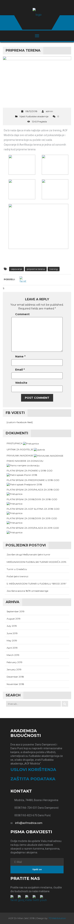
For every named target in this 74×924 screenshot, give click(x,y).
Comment (22, 314)
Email (20, 369)
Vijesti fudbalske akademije (33, 116)
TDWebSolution (57, 918)
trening (54, 269)
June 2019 (12, 633)
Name (20, 356)
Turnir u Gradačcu (17, 569)
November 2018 (15, 684)
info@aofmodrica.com (28, 822)
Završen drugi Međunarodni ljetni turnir (28, 554)
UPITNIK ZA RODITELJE (20, 449)
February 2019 (14, 662)
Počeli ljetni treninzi (17, 576)
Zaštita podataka (32, 778)
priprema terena (36, 269)
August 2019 (13, 618)
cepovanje (16, 269)
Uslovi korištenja (33, 769)
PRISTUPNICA (15, 443)
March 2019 (13, 655)
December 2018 (15, 676)
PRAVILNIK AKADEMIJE (20, 455)
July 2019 (12, 625)
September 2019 (15, 611)
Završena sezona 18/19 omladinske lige (27, 590)
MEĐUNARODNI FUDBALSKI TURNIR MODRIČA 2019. (37, 561)
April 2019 (12, 647)
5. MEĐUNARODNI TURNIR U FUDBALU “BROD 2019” (37, 583)
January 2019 (14, 669)
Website (21, 382)
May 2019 (12, 640)
